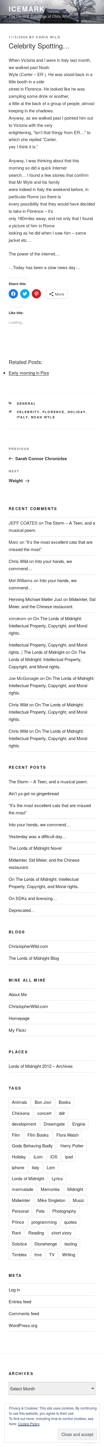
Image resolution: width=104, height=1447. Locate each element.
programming (44, 1222)
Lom (51, 1167)
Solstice (19, 1244)
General (26, 403)
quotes (70, 1222)
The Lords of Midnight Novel (35, 848)
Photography (64, 1211)
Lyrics (57, 1178)
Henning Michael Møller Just (35, 599)
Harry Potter (71, 1145)
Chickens (21, 1113)
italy (22, 417)
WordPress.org (23, 1325)
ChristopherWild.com (28, 946)
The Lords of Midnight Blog (34, 958)
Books (65, 1102)
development (24, 1124)
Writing (68, 1254)
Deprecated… (22, 910)
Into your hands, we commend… (39, 824)
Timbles (19, 1254)
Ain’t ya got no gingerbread (34, 793)
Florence (53, 412)
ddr (62, 1113)
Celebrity (28, 412)
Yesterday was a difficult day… (38, 836)
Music (78, 1200)
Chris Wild (48, 37)
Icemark (26, 9)
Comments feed (24, 1313)
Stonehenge (45, 1244)
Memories (50, 1189)
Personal (20, 1211)
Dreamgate (54, 1124)
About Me (18, 994)
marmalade (22, 1189)
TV (52, 1254)
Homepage (19, 1018)
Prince (18, 1222)
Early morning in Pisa (29, 373)
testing (70, 1244)
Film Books (38, 1135)
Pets (40, 1211)
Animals (19, 1102)
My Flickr (17, 1030)
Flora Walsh (67, 1135)
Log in (14, 1289)
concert (44, 1113)
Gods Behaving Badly (32, 1145)
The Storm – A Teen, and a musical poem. (48, 781)
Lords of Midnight (28, 1178)
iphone (18, 1167)
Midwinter (21, 1200)
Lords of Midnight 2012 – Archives (41, 1066)
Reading (36, 1233)
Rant (16, 1233)
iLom (38, 1156)
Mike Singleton (51, 1200)
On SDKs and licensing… (33, 898)
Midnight (75, 1189)
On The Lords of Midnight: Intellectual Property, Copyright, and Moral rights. (48, 625)
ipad (69, 1156)
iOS (53, 1156)
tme (38, 1254)
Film (16, 1135)
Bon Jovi (43, 1102)
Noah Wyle (43, 417)
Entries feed (20, 1301)
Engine (78, 1124)
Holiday (77, 412)
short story (61, 1233)
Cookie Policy (29, 1423)
